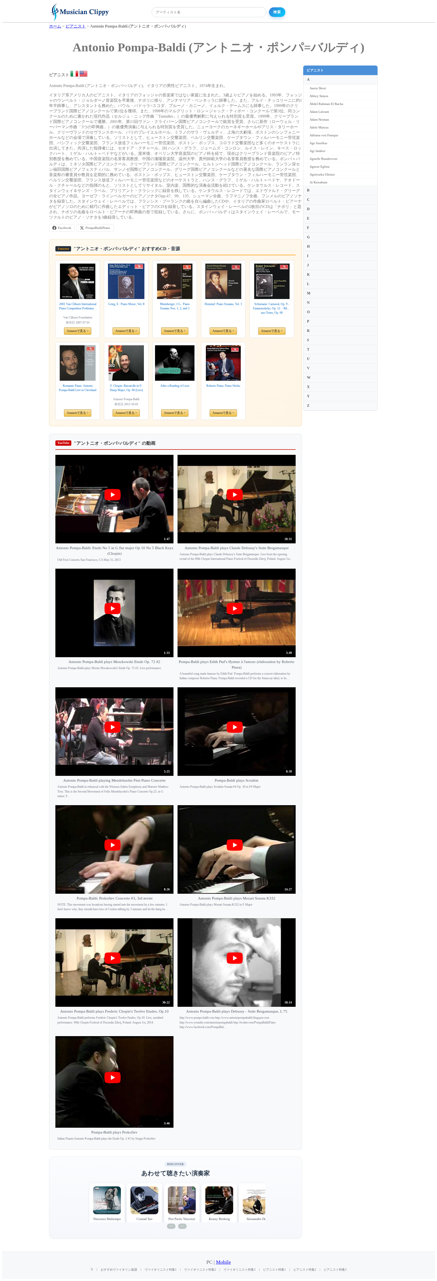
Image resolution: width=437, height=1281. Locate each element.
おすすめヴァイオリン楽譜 (119, 1269)
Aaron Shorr (318, 88)
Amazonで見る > (78, 331)
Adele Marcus (319, 127)
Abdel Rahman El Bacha (326, 104)
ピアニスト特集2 (304, 1269)
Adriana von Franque (324, 135)
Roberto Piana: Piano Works (223, 386)
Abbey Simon (319, 96)
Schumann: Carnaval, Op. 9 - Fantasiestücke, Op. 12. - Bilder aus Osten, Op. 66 (272, 308)
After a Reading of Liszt (174, 386)
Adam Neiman (319, 119)
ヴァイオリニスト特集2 (200, 1269)
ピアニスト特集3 (335, 1269)
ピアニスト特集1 (274, 1269)
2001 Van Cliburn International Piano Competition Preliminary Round (77, 306)
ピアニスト (315, 70)
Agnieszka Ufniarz (322, 174)
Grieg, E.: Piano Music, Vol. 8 (126, 304)
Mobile (223, 1262)
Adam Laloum (319, 112)
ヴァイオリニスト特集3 (239, 1269)
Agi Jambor (317, 151)
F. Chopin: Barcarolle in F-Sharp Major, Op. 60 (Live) (126, 388)
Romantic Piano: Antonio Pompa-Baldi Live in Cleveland (77, 388)
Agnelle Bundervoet (323, 159)
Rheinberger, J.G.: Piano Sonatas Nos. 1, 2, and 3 (175, 306)
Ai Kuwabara (318, 182)
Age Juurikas (318, 143)
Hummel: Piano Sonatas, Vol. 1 (223, 304)
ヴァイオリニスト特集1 (161, 1269)
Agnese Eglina (320, 166)
